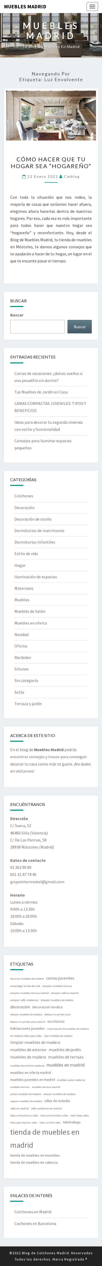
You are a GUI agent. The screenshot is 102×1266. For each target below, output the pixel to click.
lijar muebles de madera (58, 1036)
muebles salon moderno (71, 1080)
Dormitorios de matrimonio (39, 530)
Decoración (24, 507)
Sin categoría (26, 680)
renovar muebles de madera (59, 1094)
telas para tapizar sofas (23, 1122)
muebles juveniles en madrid (32, 1079)
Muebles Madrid (25, 6)
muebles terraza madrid (46, 1087)
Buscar (16, 314)
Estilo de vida (26, 553)
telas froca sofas (80, 1115)
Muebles (21, 599)
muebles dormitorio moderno (27, 1065)
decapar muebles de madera (57, 1000)
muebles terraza (20, 1087)
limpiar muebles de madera (35, 1042)
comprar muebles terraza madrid (29, 993)
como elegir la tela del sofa (25, 986)
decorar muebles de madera (26, 1014)
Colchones (23, 495)
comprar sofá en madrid (64, 993)
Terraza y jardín (28, 703)
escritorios (56, 1021)
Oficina (20, 646)
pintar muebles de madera (25, 1094)
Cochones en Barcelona (35, 1223)
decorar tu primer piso (57, 1014)
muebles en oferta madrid (30, 1072)
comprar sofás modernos (24, 1000)
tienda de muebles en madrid (45, 1138)
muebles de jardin (65, 1049)
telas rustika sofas (50, 1122)
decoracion (20, 1006)
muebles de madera (28, 1056)
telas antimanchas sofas (55, 1115)
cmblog (72, 176)
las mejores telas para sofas (26, 1036)
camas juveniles (60, 978)
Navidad (21, 634)
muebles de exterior (28, 1049)
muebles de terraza (65, 1056)
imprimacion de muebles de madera (68, 1029)
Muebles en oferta (30, 623)
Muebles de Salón (29, 611)
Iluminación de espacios (35, 576)
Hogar (20, 565)
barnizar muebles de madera (27, 978)
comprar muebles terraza (57, 986)
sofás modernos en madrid (46, 1108)
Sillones (21, 669)
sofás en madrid (19, 1108)
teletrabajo (72, 1122)
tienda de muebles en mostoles (35, 1155)
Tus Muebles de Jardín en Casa (41, 391)
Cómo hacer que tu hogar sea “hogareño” (51, 162)
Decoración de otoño (33, 519)
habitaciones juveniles (27, 1028)
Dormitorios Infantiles (34, 542)
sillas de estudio (57, 1100)
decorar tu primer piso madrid (27, 1021)
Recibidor (22, 657)
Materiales (23, 588)
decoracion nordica (47, 1007)
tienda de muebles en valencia (34, 1162)
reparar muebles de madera (26, 1101)
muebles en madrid (66, 1065)
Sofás (19, 692)
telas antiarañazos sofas (24, 1115)
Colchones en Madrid (32, 1211)
